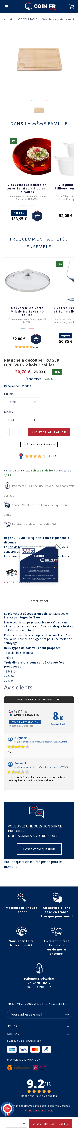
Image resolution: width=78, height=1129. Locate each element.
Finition (9, 393)
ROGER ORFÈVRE (17, 582)
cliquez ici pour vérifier (38, 1110)
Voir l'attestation (25, 722)
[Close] (58, 546)
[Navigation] (6, 6)
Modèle (9, 412)
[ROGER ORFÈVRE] (11, 572)
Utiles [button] (12, 1026)
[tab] (39, 601)
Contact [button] (14, 1034)
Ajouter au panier (49, 432)
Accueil (8, 19)
